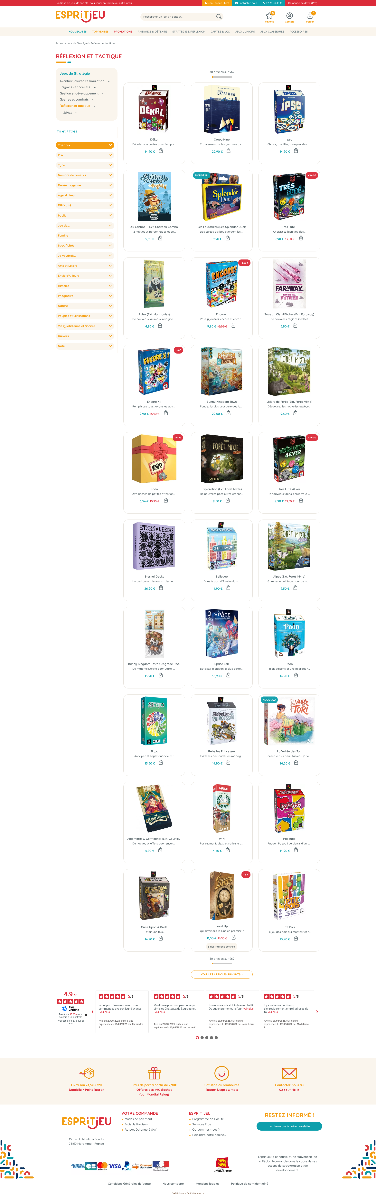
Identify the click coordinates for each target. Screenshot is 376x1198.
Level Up (222, 926)
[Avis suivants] (317, 1011)
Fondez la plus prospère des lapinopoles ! (227, 406)
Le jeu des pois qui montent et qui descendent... (298, 932)
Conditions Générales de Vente (129, 1183)
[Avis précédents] (92, 1011)
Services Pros (201, 1124)
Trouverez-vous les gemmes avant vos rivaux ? (231, 144)
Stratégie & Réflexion (188, 31)
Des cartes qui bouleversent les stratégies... (228, 231)
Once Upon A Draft (154, 927)
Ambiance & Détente (152, 31)
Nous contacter (173, 1183)
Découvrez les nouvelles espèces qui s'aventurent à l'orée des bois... (312, 406)
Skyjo (154, 751)
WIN (222, 839)
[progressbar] (222, 77)
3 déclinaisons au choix (221, 946)
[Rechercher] (219, 17)
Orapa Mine (222, 139)
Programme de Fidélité (208, 1119)
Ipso (289, 139)
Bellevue (222, 576)
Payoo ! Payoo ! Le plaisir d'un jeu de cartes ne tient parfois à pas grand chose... (320, 843)
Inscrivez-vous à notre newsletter (289, 1126)
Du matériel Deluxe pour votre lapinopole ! (160, 668)
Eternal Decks (154, 576)
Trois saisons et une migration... (289, 668)
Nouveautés (78, 31)
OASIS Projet (178, 1193)
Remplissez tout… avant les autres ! (155, 406)
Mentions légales (207, 1183)
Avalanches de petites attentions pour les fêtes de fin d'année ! (173, 494)
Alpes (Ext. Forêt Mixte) (289, 576)
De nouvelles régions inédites (289, 319)
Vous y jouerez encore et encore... (222, 319)
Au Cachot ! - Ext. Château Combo (154, 227)
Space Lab (221, 664)
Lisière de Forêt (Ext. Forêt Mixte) (289, 402)
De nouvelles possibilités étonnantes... (224, 494)
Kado (154, 489)
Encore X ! (154, 402)
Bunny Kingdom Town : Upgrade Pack (154, 664)
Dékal (154, 139)
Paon (289, 664)
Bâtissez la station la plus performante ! (226, 668)
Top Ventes (100, 31)
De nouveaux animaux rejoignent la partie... (160, 319)
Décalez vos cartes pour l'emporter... (156, 144)
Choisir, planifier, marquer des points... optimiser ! (300, 144)
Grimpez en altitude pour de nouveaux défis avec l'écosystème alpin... (313, 581)
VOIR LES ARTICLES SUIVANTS (220, 974)
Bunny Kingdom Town (222, 402)
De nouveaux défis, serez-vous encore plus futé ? (299, 494)
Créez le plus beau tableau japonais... (292, 756)
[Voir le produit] (234, 937)
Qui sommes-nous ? (206, 1129)
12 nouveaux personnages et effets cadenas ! (162, 231)
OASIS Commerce (195, 1193)
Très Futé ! (289, 227)
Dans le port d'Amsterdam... (221, 581)
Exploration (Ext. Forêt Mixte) (222, 489)
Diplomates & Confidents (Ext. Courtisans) (154, 839)
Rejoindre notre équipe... (209, 1135)
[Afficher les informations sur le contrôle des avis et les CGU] (86, 1015)
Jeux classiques (272, 31)
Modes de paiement (138, 1119)
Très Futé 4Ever (289, 489)
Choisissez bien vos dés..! (289, 231)
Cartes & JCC (220, 31)
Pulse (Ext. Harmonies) (154, 314)
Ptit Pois (289, 927)
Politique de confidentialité (249, 1183)
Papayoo (289, 839)
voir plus (105, 1012)
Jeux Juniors (245, 31)
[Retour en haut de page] (368, 1186)
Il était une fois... (154, 932)
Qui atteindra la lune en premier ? (222, 931)
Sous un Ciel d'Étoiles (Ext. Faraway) (289, 314)
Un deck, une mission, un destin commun (158, 581)
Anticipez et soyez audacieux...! (154, 756)
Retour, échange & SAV (140, 1129)
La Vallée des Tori (289, 751)
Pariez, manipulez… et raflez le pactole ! (225, 843)
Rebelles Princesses (221, 751)
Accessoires (299, 31)
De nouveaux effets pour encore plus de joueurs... (164, 843)
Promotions (123, 31)
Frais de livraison (136, 1124)
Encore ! (221, 314)
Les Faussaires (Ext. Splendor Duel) (222, 227)
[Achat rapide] (161, 151)
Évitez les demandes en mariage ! (222, 756)
